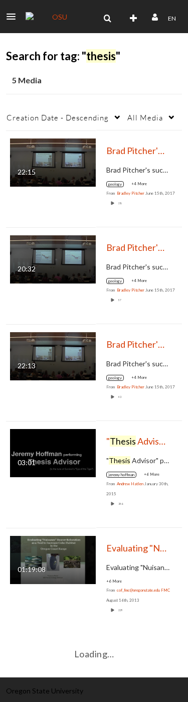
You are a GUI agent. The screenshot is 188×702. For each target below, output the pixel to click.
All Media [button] (145, 117)
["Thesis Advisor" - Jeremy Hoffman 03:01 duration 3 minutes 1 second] (53, 452)
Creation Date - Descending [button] (58, 117)
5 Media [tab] (27, 80)
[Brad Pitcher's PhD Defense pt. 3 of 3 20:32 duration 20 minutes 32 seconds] (53, 258)
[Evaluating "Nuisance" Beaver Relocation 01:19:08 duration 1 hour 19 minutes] (53, 558)
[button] (14, 17)
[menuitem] (107, 19)
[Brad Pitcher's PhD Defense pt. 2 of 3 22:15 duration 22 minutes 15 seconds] (53, 161)
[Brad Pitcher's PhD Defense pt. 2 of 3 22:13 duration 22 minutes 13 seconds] (53, 355)
